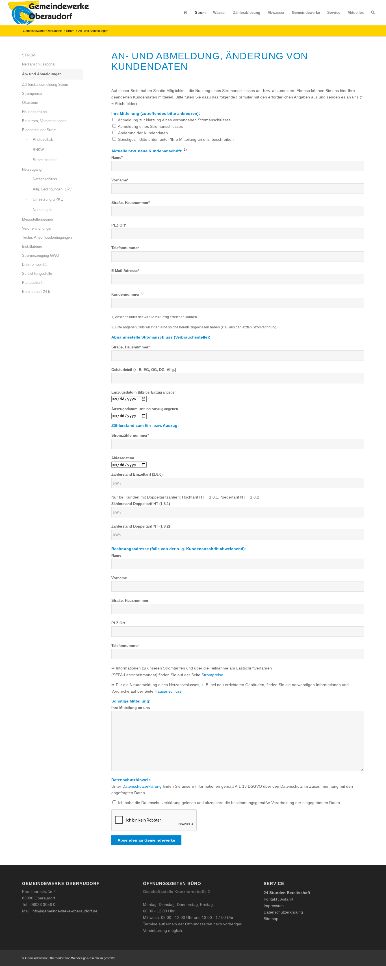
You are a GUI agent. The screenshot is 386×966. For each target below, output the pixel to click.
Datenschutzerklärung (142, 786)
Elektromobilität (34, 264)
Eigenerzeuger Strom (39, 130)
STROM (28, 55)
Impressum (274, 905)
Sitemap (271, 918)
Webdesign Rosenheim (87, 958)
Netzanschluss (45, 179)
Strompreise (212, 675)
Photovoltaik (43, 139)
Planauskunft (33, 282)
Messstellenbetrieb (37, 219)
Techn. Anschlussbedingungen (47, 237)
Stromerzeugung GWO (40, 255)
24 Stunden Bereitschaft (287, 892)
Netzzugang (32, 169)
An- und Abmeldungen (42, 74)
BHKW (38, 150)
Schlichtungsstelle (37, 273)
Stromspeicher (45, 160)
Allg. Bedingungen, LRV (52, 189)
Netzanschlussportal (38, 64)
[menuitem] (185, 12)
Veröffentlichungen (37, 228)
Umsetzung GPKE (48, 199)
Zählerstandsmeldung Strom (45, 84)
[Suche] (372, 12)
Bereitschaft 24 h (36, 291)
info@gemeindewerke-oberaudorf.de (64, 911)
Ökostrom (30, 102)
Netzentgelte (43, 210)
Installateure (32, 246)
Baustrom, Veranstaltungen (44, 121)
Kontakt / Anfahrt (278, 899)
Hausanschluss (168, 691)
